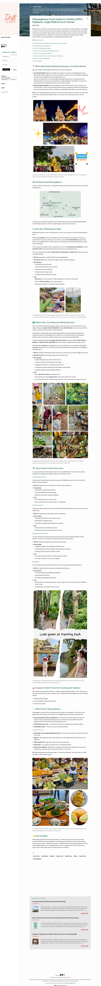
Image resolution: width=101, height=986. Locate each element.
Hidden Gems (68, 856)
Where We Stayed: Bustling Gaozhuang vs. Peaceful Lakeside (50, 43)
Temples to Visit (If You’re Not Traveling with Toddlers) (48, 56)
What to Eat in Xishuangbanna (42, 58)
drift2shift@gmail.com (71, 983)
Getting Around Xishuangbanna (42, 46)
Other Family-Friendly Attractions (43, 53)
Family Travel (59, 856)
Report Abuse (4, 92)
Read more (84, 913)
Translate (13, 79)
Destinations (44, 856)
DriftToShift (37, 7)
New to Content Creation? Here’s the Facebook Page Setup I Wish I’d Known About (55, 918)
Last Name (4, 64)
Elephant (52, 856)
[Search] (90, 7)
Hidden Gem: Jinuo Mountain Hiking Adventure (46, 51)
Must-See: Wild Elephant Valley (42, 48)
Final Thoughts (38, 61)
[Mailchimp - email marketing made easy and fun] (15, 70)
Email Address (5, 56)
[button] (87, 19)
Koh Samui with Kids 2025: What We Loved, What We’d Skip (49, 901)
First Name (4, 60)
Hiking (75, 856)
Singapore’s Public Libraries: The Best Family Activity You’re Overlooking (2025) (54, 934)
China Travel (36, 856)
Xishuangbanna (37, 859)
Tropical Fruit (82, 856)
